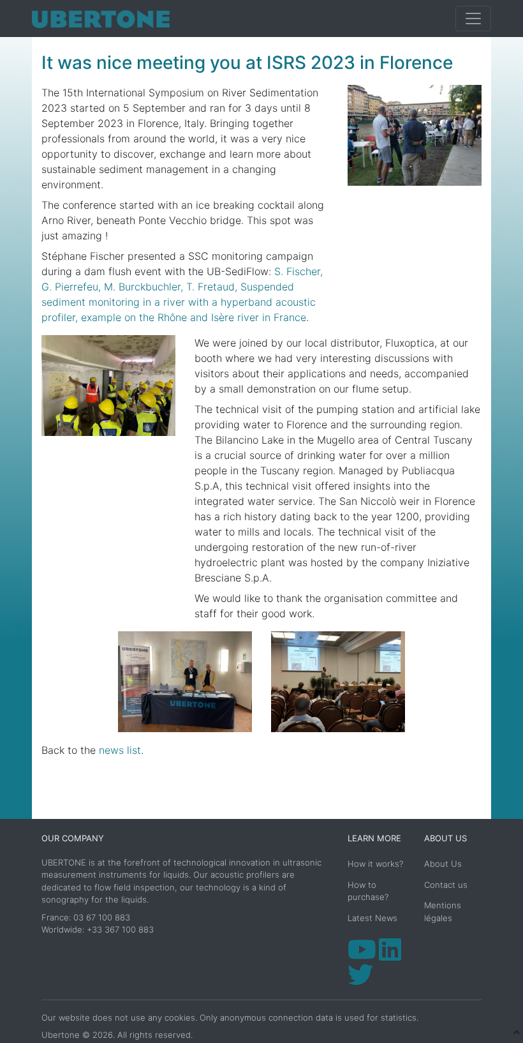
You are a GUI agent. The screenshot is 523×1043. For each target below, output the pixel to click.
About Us (443, 864)
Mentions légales (442, 911)
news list (120, 750)
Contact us (446, 885)
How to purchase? (368, 891)
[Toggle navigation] (473, 18)
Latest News (372, 918)
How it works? (375, 864)
